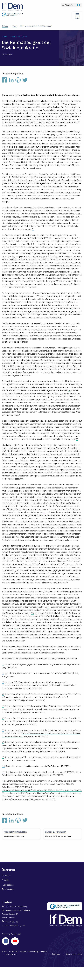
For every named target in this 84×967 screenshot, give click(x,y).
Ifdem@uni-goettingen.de (15, 925)
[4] (69, 390)
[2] (18, 256)
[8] (65, 597)
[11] (25, 625)
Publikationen (7, 885)
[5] (77, 439)
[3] (71, 308)
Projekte (5, 880)
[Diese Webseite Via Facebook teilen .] (4, 80)
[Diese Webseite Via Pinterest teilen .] (18, 80)
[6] (23, 478)
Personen (6, 875)
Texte (14, 26)
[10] (32, 613)
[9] (48, 607)
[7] (44, 512)
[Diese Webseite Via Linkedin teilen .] (11, 80)
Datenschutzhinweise (74, 954)
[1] (33, 229)
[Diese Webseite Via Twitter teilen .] (25, 80)
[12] (16, 628)
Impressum (56, 954)
